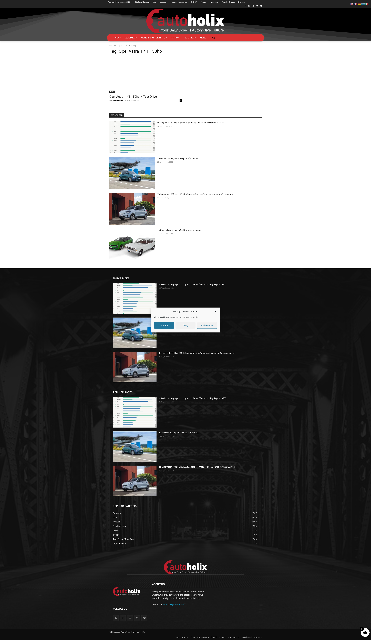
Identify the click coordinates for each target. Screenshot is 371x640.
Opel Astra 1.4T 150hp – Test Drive (133, 96)
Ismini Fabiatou (116, 100)
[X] (253, 6)
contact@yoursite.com (173, 604)
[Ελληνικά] (363, 3)
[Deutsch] (359, 3)
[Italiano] (367, 3)
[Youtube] (261, 6)
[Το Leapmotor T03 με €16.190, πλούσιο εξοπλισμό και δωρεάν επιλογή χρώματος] (132, 209)
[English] (352, 3)
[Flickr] (130, 618)
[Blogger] (116, 618)
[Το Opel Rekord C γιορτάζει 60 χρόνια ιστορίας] (132, 245)
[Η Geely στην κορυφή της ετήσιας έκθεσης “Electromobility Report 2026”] (132, 137)
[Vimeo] (257, 6)
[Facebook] (245, 6)
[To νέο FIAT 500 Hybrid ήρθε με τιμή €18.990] (132, 173)
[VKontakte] (144, 618)
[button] (215, 311)
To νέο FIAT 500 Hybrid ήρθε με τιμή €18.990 (177, 158)
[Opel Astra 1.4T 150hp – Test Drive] (145, 75)
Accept (164, 325)
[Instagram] (249, 6)
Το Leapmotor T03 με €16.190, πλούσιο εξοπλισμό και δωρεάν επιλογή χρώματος (195, 194)
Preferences (206, 325)
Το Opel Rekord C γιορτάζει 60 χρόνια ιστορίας (179, 230)
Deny (185, 325)
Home (112, 92)
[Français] (356, 3)
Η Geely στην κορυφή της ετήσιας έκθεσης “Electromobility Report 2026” (190, 122)
